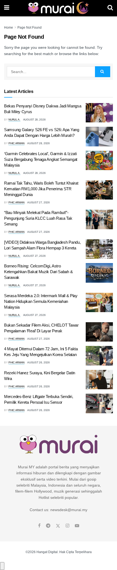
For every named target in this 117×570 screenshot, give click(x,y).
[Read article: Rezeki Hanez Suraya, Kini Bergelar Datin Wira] (99, 380)
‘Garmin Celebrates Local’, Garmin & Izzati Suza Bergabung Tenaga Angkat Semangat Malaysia (40, 159)
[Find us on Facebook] (39, 526)
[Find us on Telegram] (48, 526)
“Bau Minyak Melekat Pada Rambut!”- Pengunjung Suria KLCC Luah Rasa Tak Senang (38, 218)
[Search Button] (110, 8)
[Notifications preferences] (2, 566)
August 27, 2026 (38, 202)
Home (8, 27)
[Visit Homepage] (58, 8)
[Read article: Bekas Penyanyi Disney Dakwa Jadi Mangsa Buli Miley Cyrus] (99, 113)
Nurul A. (14, 119)
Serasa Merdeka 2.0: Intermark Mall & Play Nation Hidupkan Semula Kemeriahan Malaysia (41, 301)
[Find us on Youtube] (77, 526)
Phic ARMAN (16, 143)
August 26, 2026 (38, 362)
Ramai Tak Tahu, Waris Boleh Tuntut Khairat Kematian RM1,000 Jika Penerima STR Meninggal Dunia (41, 189)
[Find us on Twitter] (58, 526)
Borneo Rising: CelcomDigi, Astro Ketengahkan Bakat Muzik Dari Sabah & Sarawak (38, 272)
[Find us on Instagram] (67, 526)
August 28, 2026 (34, 119)
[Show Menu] (6, 8)
